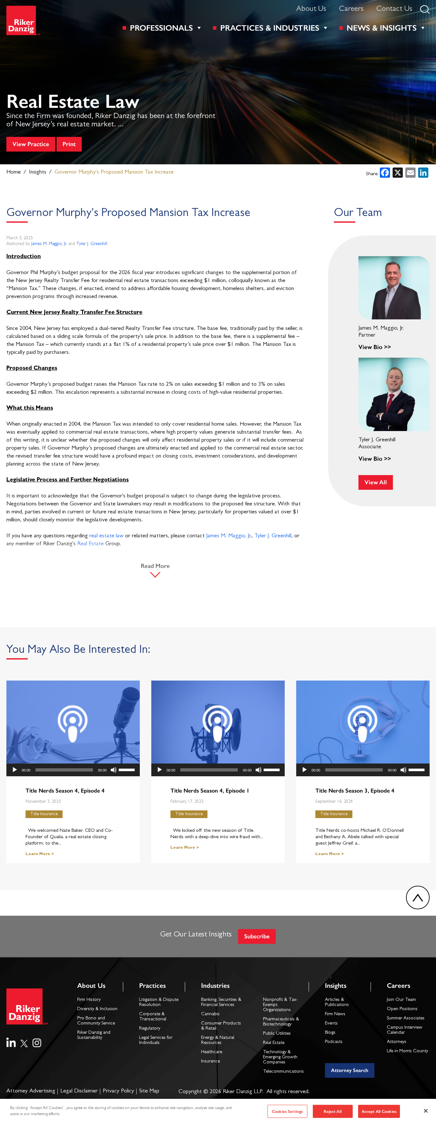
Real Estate (90, 544)
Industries (215, 985)
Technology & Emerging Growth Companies (280, 1057)
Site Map (149, 1091)
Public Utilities (277, 1034)
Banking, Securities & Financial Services (221, 1003)
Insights (37, 172)
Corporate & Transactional (152, 1017)
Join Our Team (401, 1000)
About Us (311, 9)
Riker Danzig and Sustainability (93, 1035)
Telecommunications (283, 1071)
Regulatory (149, 1028)
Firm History (89, 1000)
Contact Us (394, 9)
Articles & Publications (337, 1003)
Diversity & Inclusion (97, 1009)
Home (13, 172)
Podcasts (333, 1042)
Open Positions (402, 1009)
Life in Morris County (407, 1051)
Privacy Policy (118, 1091)
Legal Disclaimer (79, 1091)
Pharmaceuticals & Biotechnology (281, 1022)
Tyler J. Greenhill (91, 244)
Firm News (335, 1014)
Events (331, 1023)
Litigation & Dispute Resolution (158, 1003)
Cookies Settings (287, 1111)
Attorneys (396, 1042)
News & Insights (382, 28)
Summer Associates (406, 1018)
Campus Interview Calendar (404, 1030)
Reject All (332, 1111)
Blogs (330, 1033)
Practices (152, 985)
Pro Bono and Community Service (96, 1021)
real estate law (106, 536)
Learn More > (40, 854)
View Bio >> (374, 347)
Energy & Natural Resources (217, 1041)
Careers (351, 9)
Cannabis (210, 1014)
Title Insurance (44, 814)
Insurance (210, 1061)
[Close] (426, 1111)
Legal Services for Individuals (155, 1041)
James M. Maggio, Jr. (49, 244)
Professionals (161, 28)
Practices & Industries (269, 28)
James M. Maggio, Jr (228, 536)
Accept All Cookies (379, 1111)
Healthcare (211, 1052)
